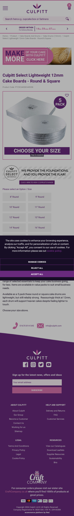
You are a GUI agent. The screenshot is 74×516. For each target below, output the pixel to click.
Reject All (37, 268)
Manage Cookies (37, 261)
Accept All (37, 274)
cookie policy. (54, 251)
